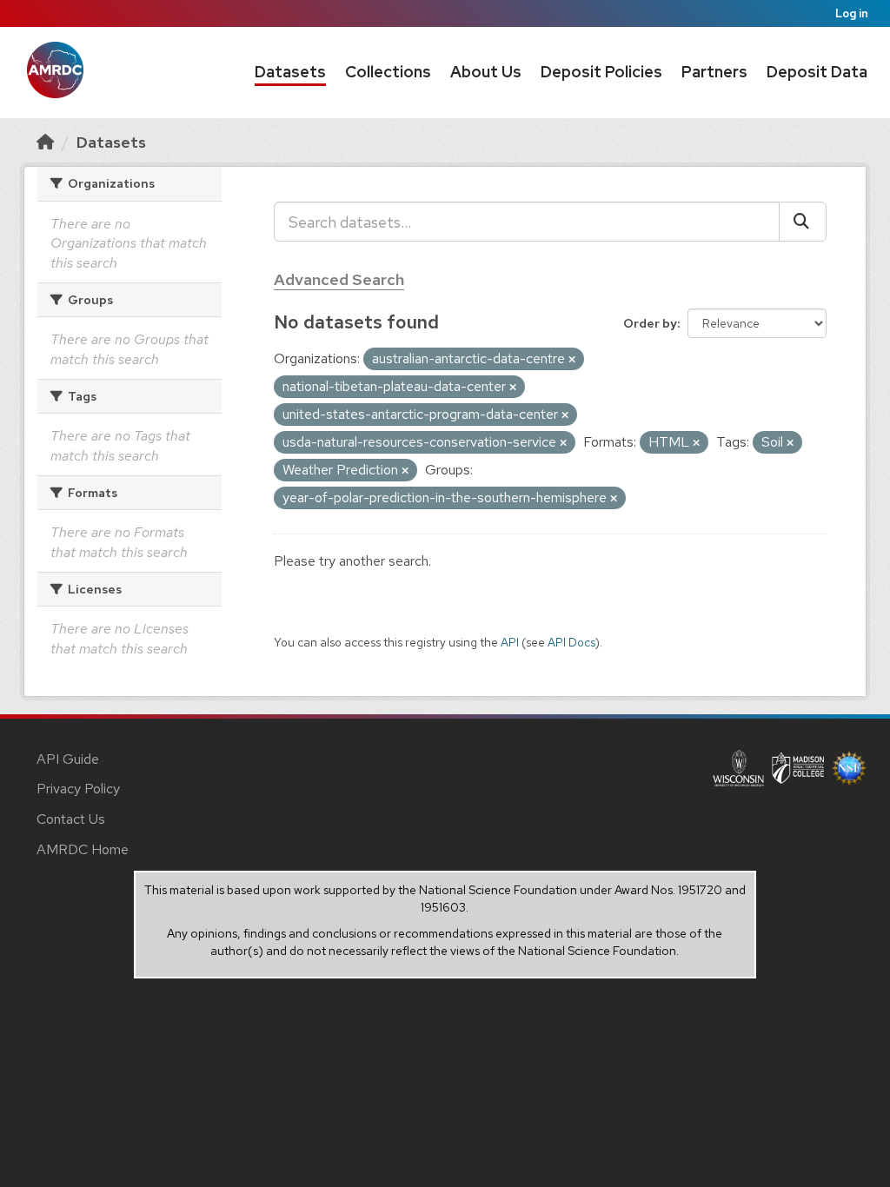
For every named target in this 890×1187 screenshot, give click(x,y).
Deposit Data (817, 72)
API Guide (68, 759)
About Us (485, 72)
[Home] (45, 142)
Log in (851, 13)
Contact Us (71, 819)
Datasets (290, 72)
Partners (714, 72)
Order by (650, 323)
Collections (388, 72)
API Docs (571, 642)
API (510, 642)
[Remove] (571, 360)
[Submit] (803, 222)
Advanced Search (339, 279)
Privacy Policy (78, 788)
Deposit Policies (601, 72)
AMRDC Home (83, 849)
